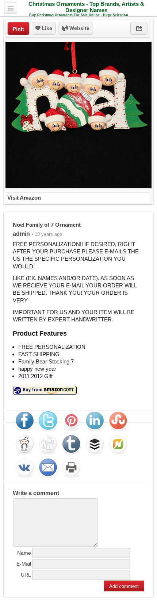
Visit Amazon (24, 198)
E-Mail (23, 564)
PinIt (18, 29)
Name (24, 553)
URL (26, 575)
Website (78, 28)
